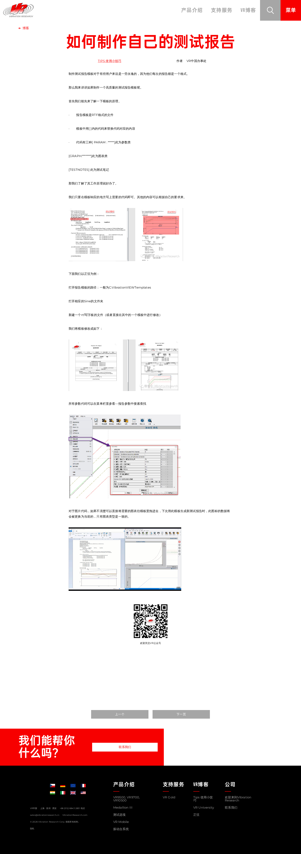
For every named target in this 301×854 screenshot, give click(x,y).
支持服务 (221, 10)
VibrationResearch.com (74, 815)
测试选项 (119, 815)
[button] (270, 10)
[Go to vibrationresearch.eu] (73, 785)
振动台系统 (121, 829)
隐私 (32, 828)
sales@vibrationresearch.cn (44, 815)
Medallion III (122, 807)
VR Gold (169, 797)
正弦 (196, 815)
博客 (26, 28)
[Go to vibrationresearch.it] (62, 792)
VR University (203, 807)
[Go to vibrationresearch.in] (52, 792)
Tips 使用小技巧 (109, 61)
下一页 (181, 714)
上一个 (119, 714)
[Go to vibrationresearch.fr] (83, 785)
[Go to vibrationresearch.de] (62, 785)
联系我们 (125, 747)
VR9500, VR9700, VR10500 (126, 798)
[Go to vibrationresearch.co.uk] (73, 792)
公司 (230, 784)
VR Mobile (121, 822)
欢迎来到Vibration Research (238, 798)
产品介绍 (192, 10)
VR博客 (248, 10)
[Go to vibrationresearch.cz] (52, 785)
